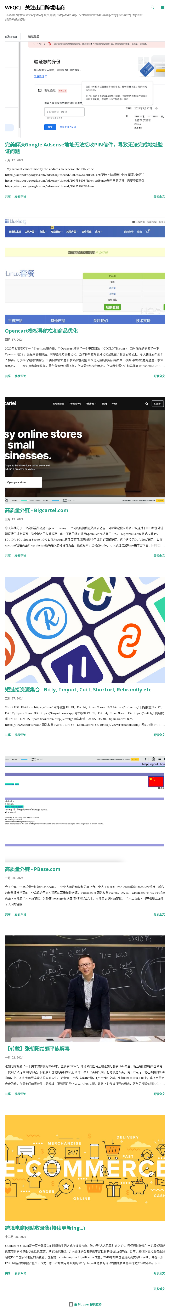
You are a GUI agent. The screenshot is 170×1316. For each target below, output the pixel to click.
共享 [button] (8, 196)
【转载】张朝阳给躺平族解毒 (37, 1048)
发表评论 (20, 196)
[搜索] (152, 7)
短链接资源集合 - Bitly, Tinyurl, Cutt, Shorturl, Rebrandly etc (78, 689)
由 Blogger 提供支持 (87, 1304)
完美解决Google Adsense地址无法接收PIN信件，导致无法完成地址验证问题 (84, 147)
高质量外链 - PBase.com (32, 869)
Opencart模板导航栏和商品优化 (41, 330)
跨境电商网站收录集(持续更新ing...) (45, 1227)
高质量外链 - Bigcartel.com (36, 510)
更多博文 (159, 1289)
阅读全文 (159, 196)
